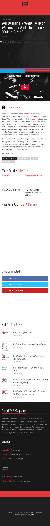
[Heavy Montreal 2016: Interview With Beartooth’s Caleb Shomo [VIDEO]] (36, 180)
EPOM (33, 515)
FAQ (3, 458)
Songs (4, 37)
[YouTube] (23, 519)
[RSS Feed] (30, 519)
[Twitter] (26, 519)
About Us (5, 450)
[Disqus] (25, 237)
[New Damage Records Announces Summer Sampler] (6, 347)
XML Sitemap (7, 477)
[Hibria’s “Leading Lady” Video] (13, 180)
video (34, 158)
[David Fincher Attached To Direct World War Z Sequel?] (6, 370)
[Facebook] (19, 519)
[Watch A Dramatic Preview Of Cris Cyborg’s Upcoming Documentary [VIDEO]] (6, 382)
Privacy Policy (7, 481)
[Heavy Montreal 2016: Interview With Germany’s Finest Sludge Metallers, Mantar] (6, 394)
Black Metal (23, 158)
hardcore (33, 119)
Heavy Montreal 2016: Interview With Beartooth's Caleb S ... (34, 192)
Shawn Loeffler (14, 108)
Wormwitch (8, 161)
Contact (5, 454)
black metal (28, 114)
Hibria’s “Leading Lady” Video (11, 190)
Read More (30, 432)
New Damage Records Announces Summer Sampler (29, 344)
